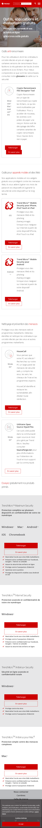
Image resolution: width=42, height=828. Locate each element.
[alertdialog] (21, 813)
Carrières (21, 795)
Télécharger (13, 147)
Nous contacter (21, 792)
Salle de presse (20, 799)
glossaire (20, 76)
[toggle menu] (39, 4)
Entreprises (17, 3)
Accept (21, 824)
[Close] (39, 802)
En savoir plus (14, 152)
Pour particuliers (26, 3)
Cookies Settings (21, 818)
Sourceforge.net (24, 450)
